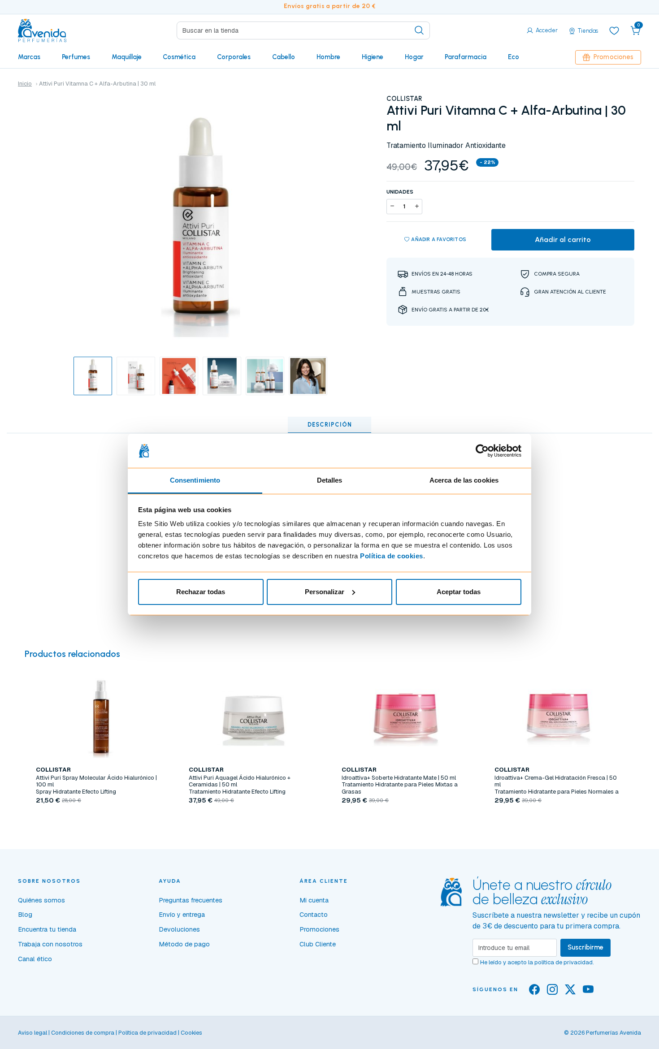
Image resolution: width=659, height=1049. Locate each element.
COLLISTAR (404, 99)
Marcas (29, 57)
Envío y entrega (182, 915)
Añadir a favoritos (438, 239)
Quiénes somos (41, 900)
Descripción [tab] (330, 424)
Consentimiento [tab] (195, 480)
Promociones (613, 57)
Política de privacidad (147, 1032)
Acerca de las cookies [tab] (464, 480)
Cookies (191, 1032)
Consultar (253, 821)
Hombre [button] (328, 57)
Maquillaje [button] (127, 57)
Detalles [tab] (330, 480)
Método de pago (184, 944)
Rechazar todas (200, 592)
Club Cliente (317, 944)
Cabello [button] (283, 57)
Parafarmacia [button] (465, 57)
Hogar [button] (414, 57)
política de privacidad (563, 962)
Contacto (313, 915)
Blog (25, 915)
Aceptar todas (459, 592)
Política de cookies (391, 556)
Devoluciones (179, 929)
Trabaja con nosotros (50, 944)
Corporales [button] (234, 57)
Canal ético (35, 959)
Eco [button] (513, 57)
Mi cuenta (314, 900)
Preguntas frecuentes (190, 900)
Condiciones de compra (82, 1032)
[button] (635, 30)
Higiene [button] (372, 57)
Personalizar (324, 592)
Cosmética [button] (179, 57)
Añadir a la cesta (100, 821)
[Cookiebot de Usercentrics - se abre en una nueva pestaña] (482, 451)
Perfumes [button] (76, 57)
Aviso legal (32, 1032)
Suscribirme (585, 947)
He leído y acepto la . (537, 962)
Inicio (25, 83)
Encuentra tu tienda (47, 929)
